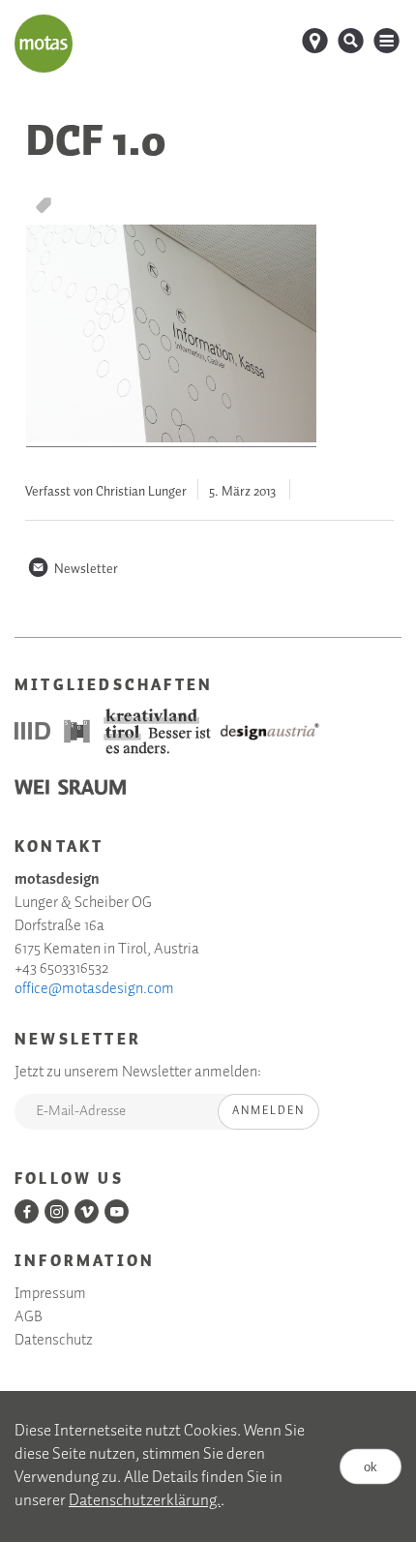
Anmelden (268, 1111)
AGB (29, 1317)
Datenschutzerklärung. (145, 1501)
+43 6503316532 (61, 969)
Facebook (27, 1211)
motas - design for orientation (44, 44)
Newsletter (72, 569)
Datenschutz (54, 1340)
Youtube (116, 1211)
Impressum (50, 1294)
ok (370, 1467)
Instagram (57, 1211)
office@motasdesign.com (94, 989)
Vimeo (86, 1211)
